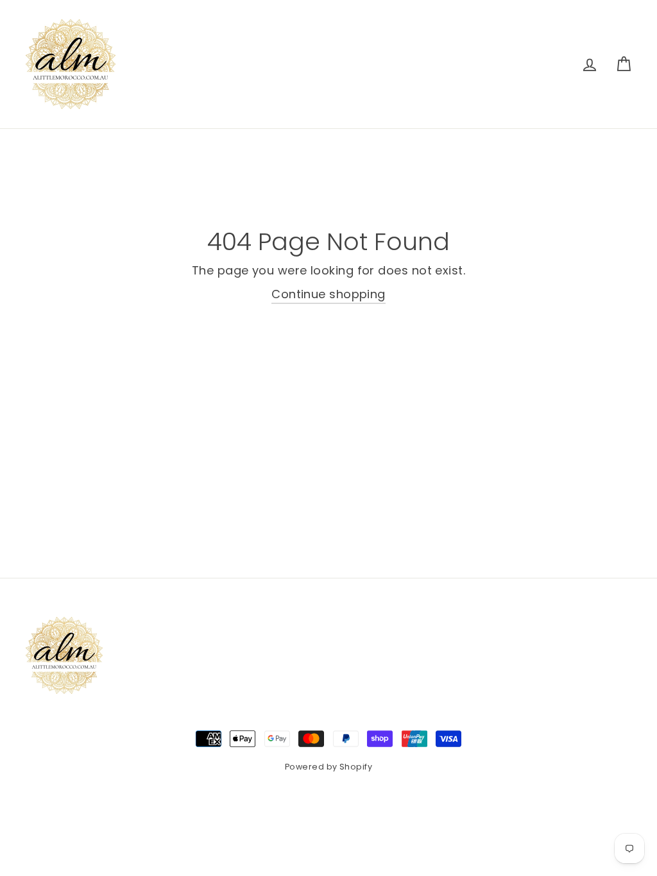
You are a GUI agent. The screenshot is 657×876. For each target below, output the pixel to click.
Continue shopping (328, 294)
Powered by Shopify (328, 766)
